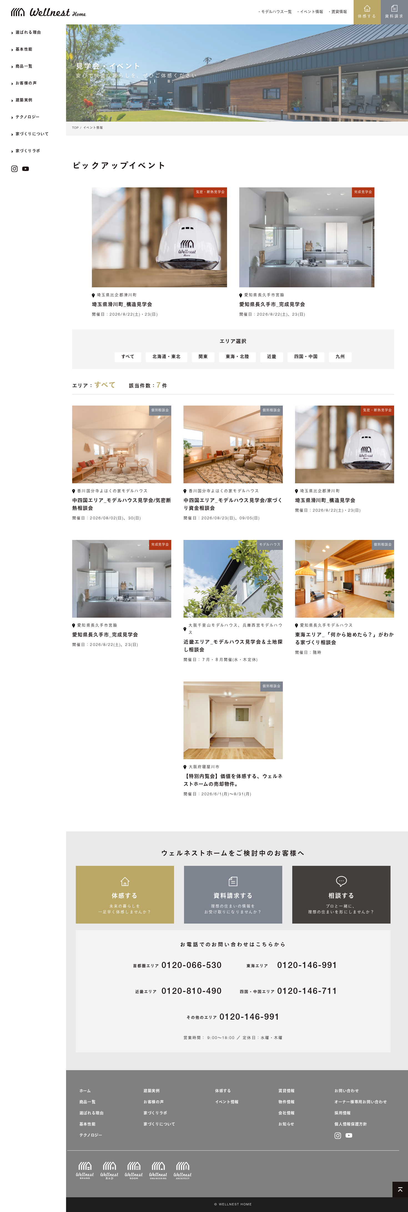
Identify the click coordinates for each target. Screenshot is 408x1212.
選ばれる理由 (91, 1113)
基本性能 (87, 1124)
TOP (75, 128)
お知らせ (286, 1124)
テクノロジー (90, 1136)
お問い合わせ (346, 1091)
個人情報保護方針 (350, 1124)
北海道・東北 (166, 357)
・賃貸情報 (337, 12)
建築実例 (151, 1091)
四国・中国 (306, 357)
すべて (128, 357)
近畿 (271, 357)
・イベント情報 (309, 12)
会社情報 (286, 1113)
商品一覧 (87, 1102)
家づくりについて (159, 1124)
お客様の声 (153, 1102)
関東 (203, 357)
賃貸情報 (286, 1091)
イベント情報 (93, 128)
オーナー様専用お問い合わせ (360, 1102)
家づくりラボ (155, 1113)
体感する (367, 17)
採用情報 (342, 1113)
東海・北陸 (237, 357)
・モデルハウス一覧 (274, 12)
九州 (340, 357)
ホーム (85, 1091)
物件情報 (286, 1102)
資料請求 (394, 17)
